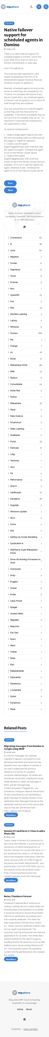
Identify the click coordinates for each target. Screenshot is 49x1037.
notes (13, 359)
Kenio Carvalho (31, 1029)
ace (12, 301)
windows (14, 327)
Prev (10, 183)
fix (11, 473)
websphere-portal (18, 365)
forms (13, 524)
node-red (15, 390)
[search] (38, 6)
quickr (13, 696)
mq (11, 339)
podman (14, 282)
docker (13, 263)
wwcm (13, 486)
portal (13, 441)
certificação (15, 492)
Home (20, 1009)
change (13, 346)
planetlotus (15, 683)
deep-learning (17, 429)
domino (9, 23)
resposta (14, 626)
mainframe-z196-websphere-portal (26, 551)
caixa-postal (16, 601)
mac (12, 308)
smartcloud (15, 422)
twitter (13, 652)
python (13, 397)
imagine (14, 582)
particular (14, 448)
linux (12, 250)
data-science (16, 416)
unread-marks (16, 613)
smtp (12, 575)
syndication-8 (16, 543)
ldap (12, 454)
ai (11, 244)
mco (12, 288)
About (29, 1009)
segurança (15, 269)
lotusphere (15, 690)
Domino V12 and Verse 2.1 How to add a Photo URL (24, 832)
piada (12, 709)
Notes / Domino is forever (18, 896)
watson (13, 378)
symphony (15, 703)
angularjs (14, 505)
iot (11, 352)
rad (12, 664)
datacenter (15, 677)
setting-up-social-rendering (23, 537)
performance (16, 480)
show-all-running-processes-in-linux (26, 561)
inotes (13, 594)
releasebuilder (17, 671)
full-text (14, 633)
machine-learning (18, 314)
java (12, 467)
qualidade (15, 435)
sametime (15, 499)
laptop (13, 320)
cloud (13, 276)
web (12, 371)
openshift (14, 295)
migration (14, 257)
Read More (12, 815)
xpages (13, 607)
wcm (12, 518)
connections (16, 238)
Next (10, 190)
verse (12, 409)
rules (12, 658)
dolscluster (15, 569)
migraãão (14, 620)
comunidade (16, 384)
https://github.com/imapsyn (17, 811)
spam (13, 639)
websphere (15, 403)
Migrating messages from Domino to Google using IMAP (24, 747)
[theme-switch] (31, 6)
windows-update (18, 511)
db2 (12, 530)
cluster (13, 588)
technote (14, 460)
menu (12, 645)
